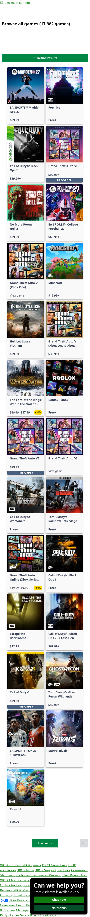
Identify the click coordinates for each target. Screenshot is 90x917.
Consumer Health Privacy (18, 905)
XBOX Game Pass (54, 865)
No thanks (59, 908)
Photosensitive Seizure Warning (38, 875)
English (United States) (16, 895)
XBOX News (25, 870)
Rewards (6, 890)
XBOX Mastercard (26, 890)
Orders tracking (11, 885)
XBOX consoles (11, 865)
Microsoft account (22, 880)
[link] (25, 95)
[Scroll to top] (84, 843)
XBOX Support (45, 870)
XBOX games (31, 865)
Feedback (63, 870)
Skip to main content (15, 2)
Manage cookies (27, 910)
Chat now (59, 900)
